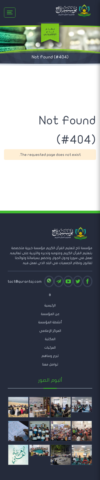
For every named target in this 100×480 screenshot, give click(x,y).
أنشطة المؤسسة (50, 322)
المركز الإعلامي (50, 331)
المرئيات (50, 347)
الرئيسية (50, 305)
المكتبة (50, 339)
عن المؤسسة (50, 314)
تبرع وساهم (50, 356)
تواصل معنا (50, 364)
